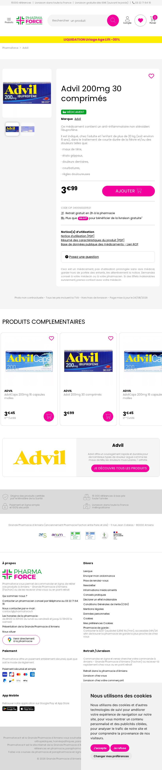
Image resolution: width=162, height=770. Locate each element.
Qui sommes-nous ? (14, 596)
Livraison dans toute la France (53, 3)
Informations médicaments (100, 590)
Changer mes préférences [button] (111, 756)
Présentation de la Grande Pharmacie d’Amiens (31, 626)
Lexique (87, 571)
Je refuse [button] (120, 748)
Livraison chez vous (95, 675)
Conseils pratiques (94, 594)
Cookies (88, 618)
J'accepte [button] (100, 748)
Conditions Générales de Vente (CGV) (106, 604)
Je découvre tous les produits (120, 468)
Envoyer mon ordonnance (99, 575)
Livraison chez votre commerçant (103, 680)
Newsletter (89, 585)
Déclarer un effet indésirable (100, 599)
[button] (9, 20)
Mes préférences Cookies (98, 623)
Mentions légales (93, 609)
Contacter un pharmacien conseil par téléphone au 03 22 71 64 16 (40, 602)
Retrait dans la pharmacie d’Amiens (105, 670)
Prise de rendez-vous (95, 580)
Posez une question (84, 257)
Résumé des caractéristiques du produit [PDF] (92, 240)
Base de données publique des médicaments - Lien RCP (99, 244)
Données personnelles (96, 613)
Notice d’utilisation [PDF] (77, 236)
